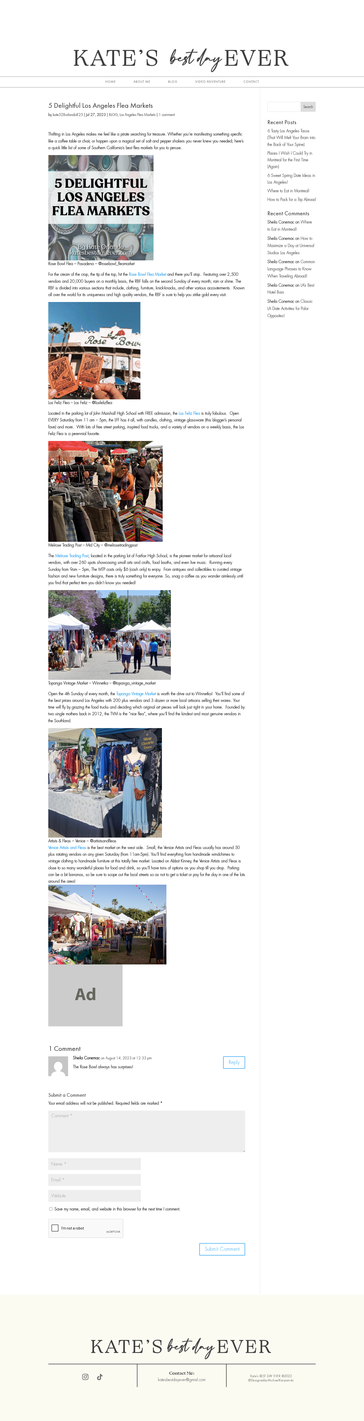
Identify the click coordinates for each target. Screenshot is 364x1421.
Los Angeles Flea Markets (138, 114)
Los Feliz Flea (189, 413)
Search (308, 107)
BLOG (113, 114)
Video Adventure (210, 82)
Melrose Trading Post (71, 555)
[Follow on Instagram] (85, 1377)
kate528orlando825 (68, 114)
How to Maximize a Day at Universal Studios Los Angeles (290, 245)
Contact (251, 82)
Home (110, 82)
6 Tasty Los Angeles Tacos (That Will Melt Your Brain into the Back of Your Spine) (291, 137)
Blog (173, 82)
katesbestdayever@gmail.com (182, 1379)
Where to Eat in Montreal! (288, 190)
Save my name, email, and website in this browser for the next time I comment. (117, 1209)
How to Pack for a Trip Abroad (291, 199)
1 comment (167, 114)
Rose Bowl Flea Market (147, 274)
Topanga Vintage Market (136, 693)
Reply (234, 1062)
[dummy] (85, 1022)
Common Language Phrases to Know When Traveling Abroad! (291, 269)
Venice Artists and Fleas (67, 847)
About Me (141, 82)
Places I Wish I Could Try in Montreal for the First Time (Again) (289, 160)
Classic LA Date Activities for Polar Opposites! (289, 308)
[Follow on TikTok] (100, 1377)
